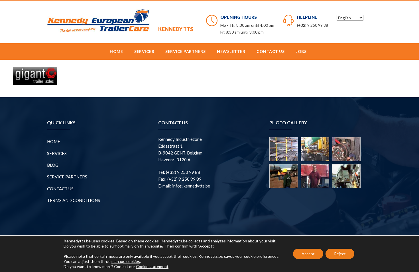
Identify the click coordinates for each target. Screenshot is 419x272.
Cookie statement (152, 266)
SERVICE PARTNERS (185, 51)
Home (116, 51)
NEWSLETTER (231, 51)
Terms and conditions (73, 200)
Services (144, 51)
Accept (308, 253)
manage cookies (125, 261)
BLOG (52, 165)
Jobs (301, 51)
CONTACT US (270, 51)
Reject (340, 253)
